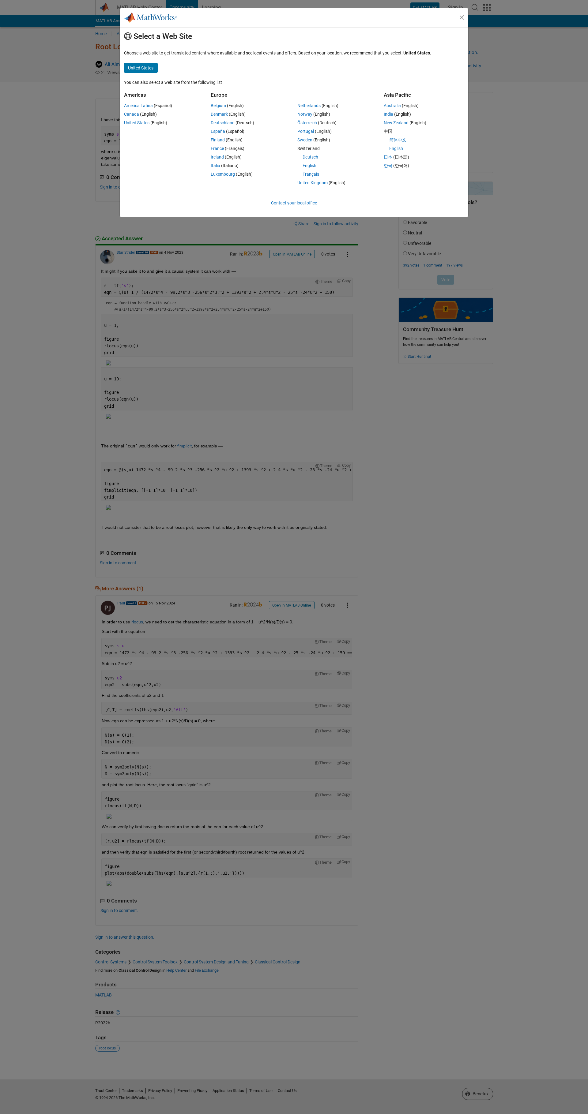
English (309, 165)
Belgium (218, 105)
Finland (218, 139)
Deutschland (223, 122)
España (218, 131)
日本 (388, 157)
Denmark (219, 114)
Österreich (307, 122)
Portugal (305, 131)
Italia (215, 165)
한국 (388, 165)
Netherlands (309, 105)
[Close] (462, 17)
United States (136, 122)
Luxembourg (223, 174)
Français (311, 174)
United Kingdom (312, 182)
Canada (131, 114)
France (217, 148)
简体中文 (397, 139)
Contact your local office (294, 202)
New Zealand (396, 122)
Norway (304, 114)
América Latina (138, 105)
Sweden (304, 139)
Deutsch (310, 157)
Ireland (217, 157)
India (388, 114)
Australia (392, 105)
